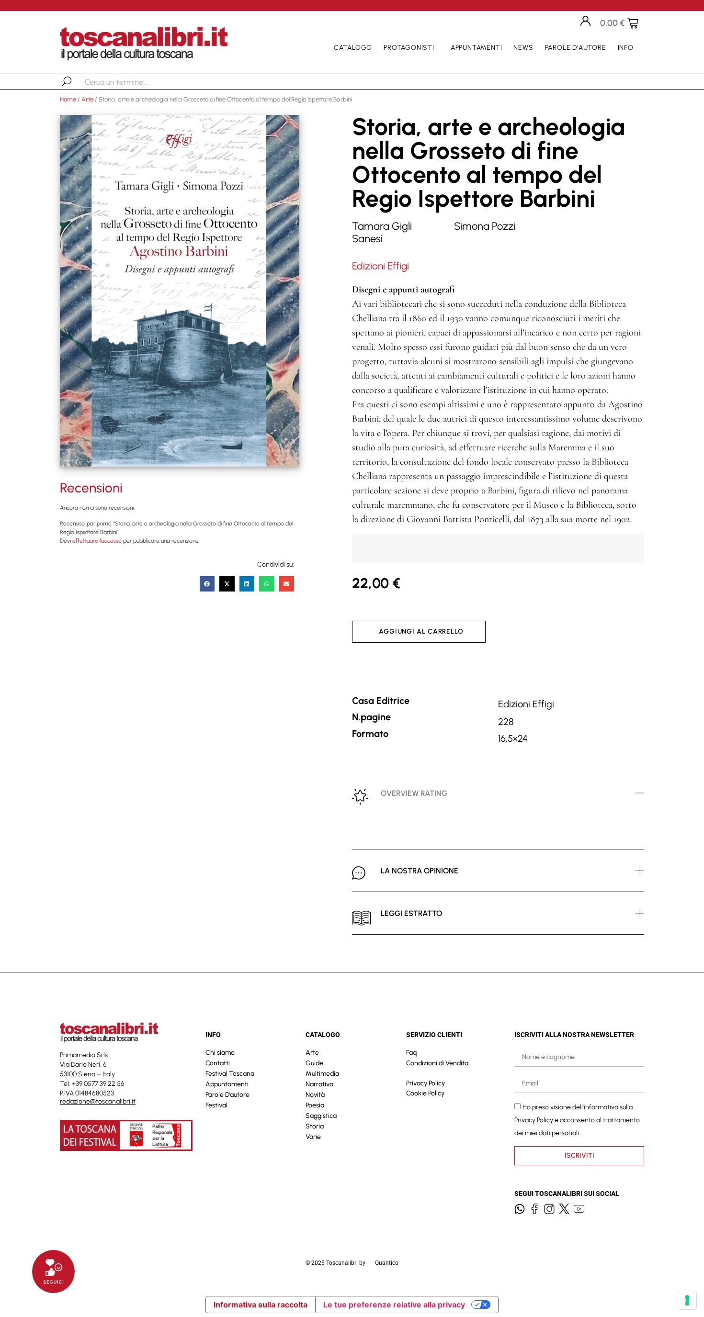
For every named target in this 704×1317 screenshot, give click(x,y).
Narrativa (319, 1084)
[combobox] (134, 81)
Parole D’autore (575, 48)
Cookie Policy (425, 1093)
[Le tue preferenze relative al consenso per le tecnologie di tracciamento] (687, 1300)
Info (626, 48)
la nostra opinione (419, 870)
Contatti (217, 1063)
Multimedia (322, 1074)
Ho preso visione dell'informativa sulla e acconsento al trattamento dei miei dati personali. (577, 1120)
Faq (411, 1053)
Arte (87, 99)
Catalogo (353, 48)
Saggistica (321, 1116)
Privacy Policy (425, 1083)
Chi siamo (220, 1053)
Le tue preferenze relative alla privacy (394, 1304)
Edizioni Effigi (380, 266)
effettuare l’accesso (97, 540)
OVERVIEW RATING (414, 793)
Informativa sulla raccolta (260, 1304)
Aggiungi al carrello (421, 631)
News (523, 48)
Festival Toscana (229, 1074)
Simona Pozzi (484, 226)
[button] (207, 584)
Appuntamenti (476, 48)
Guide (314, 1063)
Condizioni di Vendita (437, 1063)
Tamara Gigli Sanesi (382, 232)
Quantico (386, 1263)
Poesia (315, 1105)
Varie (313, 1137)
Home (68, 99)
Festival (216, 1105)
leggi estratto (411, 913)
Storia (315, 1126)
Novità (315, 1095)
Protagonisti (409, 48)
